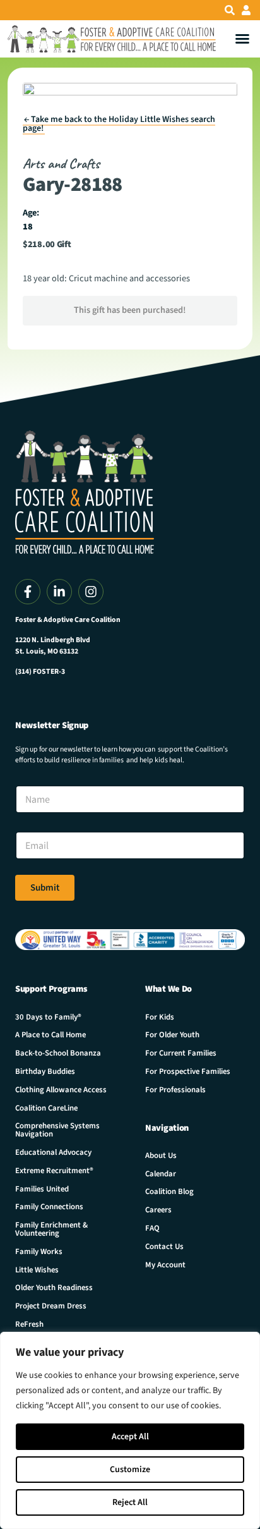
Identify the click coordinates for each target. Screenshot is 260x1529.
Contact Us (164, 1246)
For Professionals (175, 1089)
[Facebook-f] (27, 591)
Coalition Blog (169, 1191)
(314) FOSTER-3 (40, 671)
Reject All (130, 1502)
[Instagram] (90, 591)
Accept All (130, 1436)
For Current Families (180, 1053)
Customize (130, 1469)
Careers (158, 1209)
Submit (44, 887)
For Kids (159, 1017)
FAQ (152, 1228)
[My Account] (246, 10)
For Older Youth (172, 1034)
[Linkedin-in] (59, 591)
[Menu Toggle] (242, 38)
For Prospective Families (187, 1071)
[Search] (230, 10)
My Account (165, 1264)
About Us (161, 1155)
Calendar (160, 1173)
